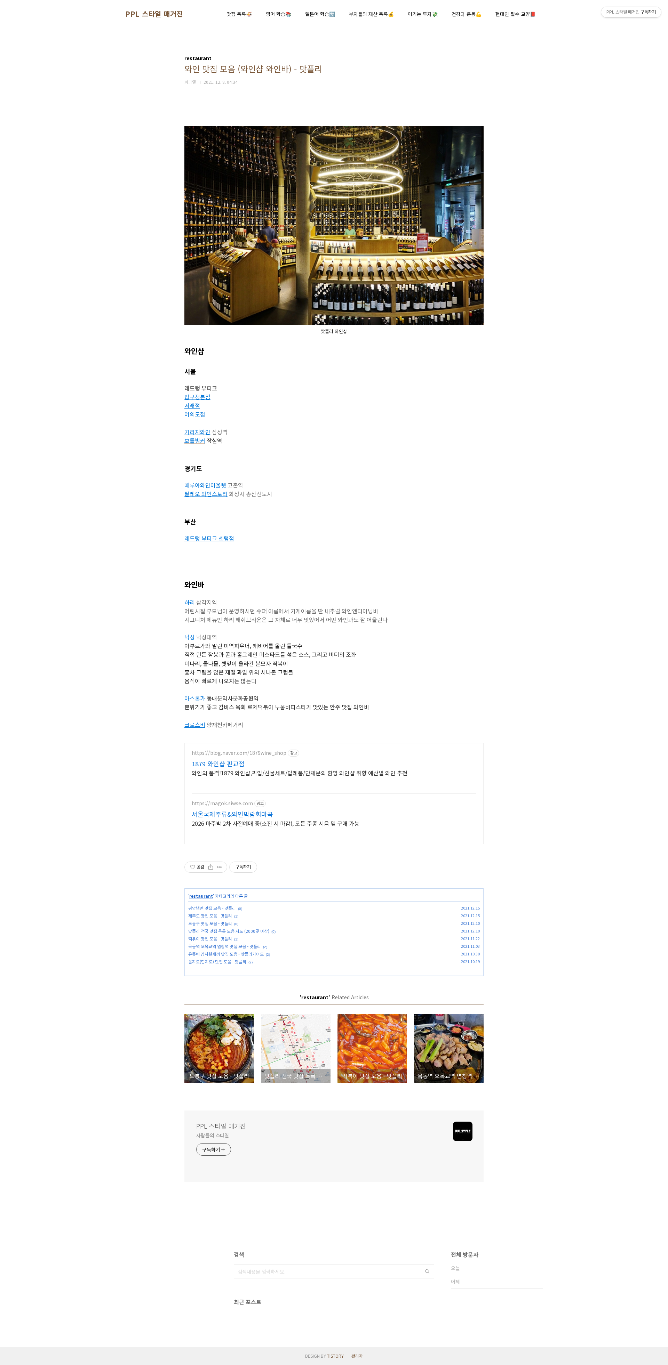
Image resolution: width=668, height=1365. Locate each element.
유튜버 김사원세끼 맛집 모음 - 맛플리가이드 (226, 954)
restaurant (201, 896)
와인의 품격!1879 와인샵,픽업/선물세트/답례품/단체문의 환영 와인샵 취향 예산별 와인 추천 (299, 773)
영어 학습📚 (278, 13)
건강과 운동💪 (467, 13)
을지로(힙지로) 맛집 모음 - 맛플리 (217, 961)
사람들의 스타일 (212, 1135)
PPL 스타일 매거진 (154, 14)
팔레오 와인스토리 (206, 494)
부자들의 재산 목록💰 (371, 13)
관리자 (357, 1356)
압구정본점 (197, 397)
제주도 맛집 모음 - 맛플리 (210, 916)
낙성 (189, 637)
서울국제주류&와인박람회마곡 (232, 814)
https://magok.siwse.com (222, 803)
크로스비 (194, 724)
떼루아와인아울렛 (205, 485)
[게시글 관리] (219, 867)
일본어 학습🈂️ (320, 13)
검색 (427, 1271)
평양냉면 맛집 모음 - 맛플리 (212, 908)
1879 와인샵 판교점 (218, 763)
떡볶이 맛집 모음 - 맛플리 (210, 939)
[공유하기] (210, 867)
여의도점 (194, 414)
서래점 (192, 405)
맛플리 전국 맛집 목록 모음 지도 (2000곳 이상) (228, 931)
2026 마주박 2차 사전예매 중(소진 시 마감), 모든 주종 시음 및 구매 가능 (275, 823)
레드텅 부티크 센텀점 (209, 538)
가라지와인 (197, 432)
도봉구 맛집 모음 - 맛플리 (210, 923)
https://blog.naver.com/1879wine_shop (239, 753)
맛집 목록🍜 (239, 13)
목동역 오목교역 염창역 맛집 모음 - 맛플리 (224, 946)
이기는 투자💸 (423, 13)
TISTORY (335, 1356)
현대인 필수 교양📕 (515, 13)
